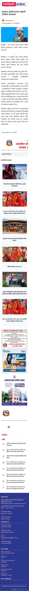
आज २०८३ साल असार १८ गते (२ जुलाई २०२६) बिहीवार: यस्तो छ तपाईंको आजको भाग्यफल (15, 475)
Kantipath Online (9, 20)
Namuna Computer (21, 589)
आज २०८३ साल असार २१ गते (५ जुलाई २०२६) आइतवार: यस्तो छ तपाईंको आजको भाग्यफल (16, 463)
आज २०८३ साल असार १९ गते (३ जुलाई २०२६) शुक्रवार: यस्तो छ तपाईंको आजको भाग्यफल (15, 469)
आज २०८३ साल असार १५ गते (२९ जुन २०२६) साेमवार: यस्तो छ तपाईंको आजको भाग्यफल (15, 488)
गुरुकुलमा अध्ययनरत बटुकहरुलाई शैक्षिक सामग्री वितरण (16, 457)
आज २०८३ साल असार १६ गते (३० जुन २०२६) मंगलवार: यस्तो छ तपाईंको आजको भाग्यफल (15, 482)
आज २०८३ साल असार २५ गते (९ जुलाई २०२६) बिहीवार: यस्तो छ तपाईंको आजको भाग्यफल (16, 451)
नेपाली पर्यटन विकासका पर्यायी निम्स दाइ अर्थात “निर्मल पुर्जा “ (16, 444)
